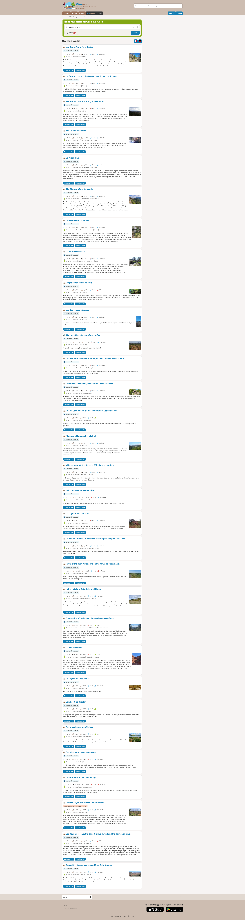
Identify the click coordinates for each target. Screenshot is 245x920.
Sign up (171, 13)
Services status (116, 916)
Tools (65, 13)
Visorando (65, 17)
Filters (71, 33)
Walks (74, 13)
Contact (65, 905)
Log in (179, 13)
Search (135, 33)
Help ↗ (81, 13)
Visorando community (70, 909)
